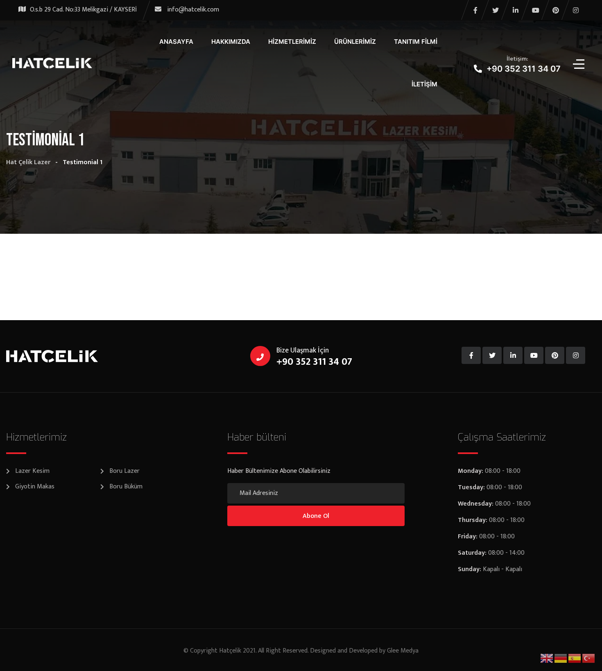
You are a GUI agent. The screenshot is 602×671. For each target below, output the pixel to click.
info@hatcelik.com (193, 9)
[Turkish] (589, 658)
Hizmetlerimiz (292, 41)
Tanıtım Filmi (415, 41)
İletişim (424, 84)
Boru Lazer (124, 471)
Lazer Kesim (32, 471)
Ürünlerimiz (355, 41)
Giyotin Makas (34, 486)
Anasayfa (176, 41)
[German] (561, 658)
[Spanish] (575, 658)
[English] (547, 658)
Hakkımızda (230, 41)
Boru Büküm (126, 486)
